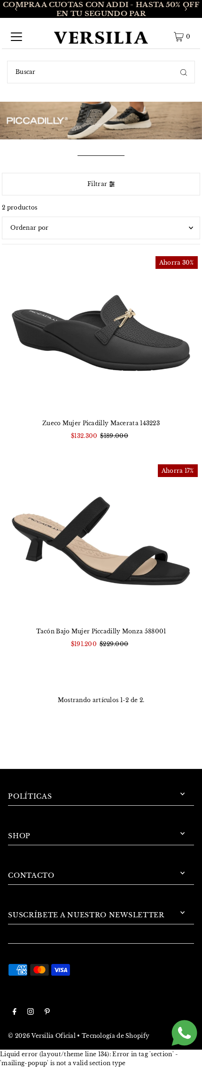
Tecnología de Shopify (115, 1035)
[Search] (183, 72)
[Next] (185, 9)
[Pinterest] (47, 1012)
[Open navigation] (16, 37)
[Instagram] (30, 1012)
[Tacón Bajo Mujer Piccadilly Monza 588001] (101, 541)
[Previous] (16, 9)
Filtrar (97, 183)
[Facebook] (14, 1012)
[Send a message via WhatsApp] (184, 1033)
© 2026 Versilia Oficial (42, 1035)
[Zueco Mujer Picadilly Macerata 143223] (101, 333)
